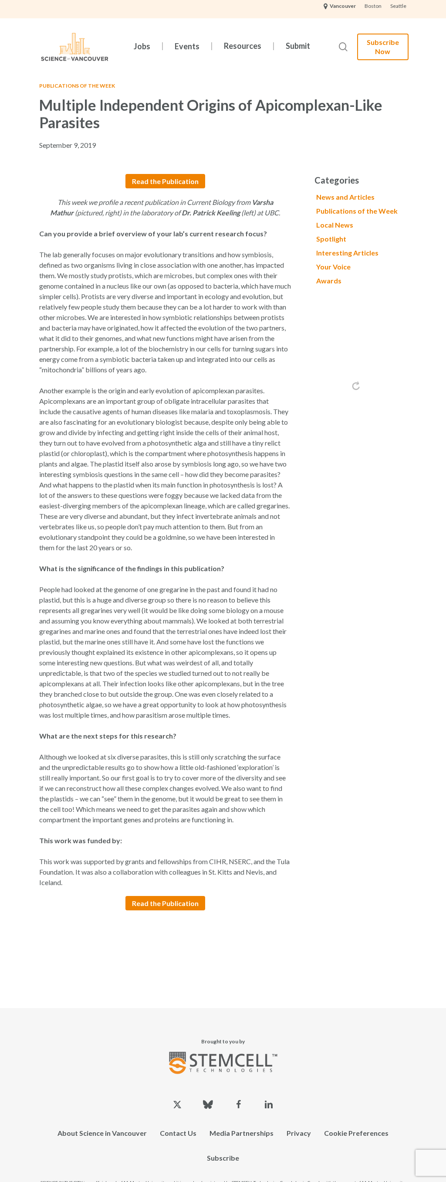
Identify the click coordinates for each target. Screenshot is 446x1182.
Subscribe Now (383, 46)
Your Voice (333, 266)
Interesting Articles (347, 253)
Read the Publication (165, 181)
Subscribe (223, 1158)
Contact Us (178, 1133)
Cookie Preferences (356, 1133)
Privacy (299, 1133)
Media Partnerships (241, 1133)
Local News (334, 225)
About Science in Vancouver (102, 1133)
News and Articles (345, 197)
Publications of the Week (77, 85)
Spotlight (331, 239)
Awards (328, 280)
